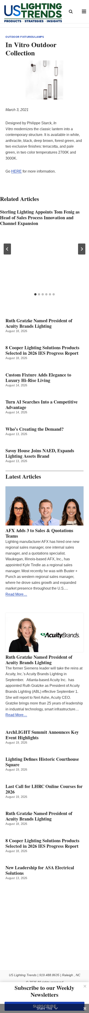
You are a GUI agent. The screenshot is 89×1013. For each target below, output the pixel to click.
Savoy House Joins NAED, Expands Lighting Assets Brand (39, 453)
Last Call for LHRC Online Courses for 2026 (44, 789)
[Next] (81, 249)
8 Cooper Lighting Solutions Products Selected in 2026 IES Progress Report (42, 350)
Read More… (16, 594)
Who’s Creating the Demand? (34, 429)
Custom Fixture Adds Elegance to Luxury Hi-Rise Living (38, 377)
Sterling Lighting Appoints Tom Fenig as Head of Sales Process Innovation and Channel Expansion (40, 218)
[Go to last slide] (7, 249)
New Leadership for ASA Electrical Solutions (39, 870)
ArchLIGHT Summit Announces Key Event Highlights (42, 734)
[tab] (35, 294)
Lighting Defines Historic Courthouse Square (42, 761)
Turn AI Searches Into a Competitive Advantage (41, 404)
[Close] (85, 986)
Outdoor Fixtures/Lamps (24, 36)
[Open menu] (84, 11)
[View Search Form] (70, 11)
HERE (16, 171)
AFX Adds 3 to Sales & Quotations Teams (39, 533)
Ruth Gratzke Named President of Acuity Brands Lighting (38, 323)
